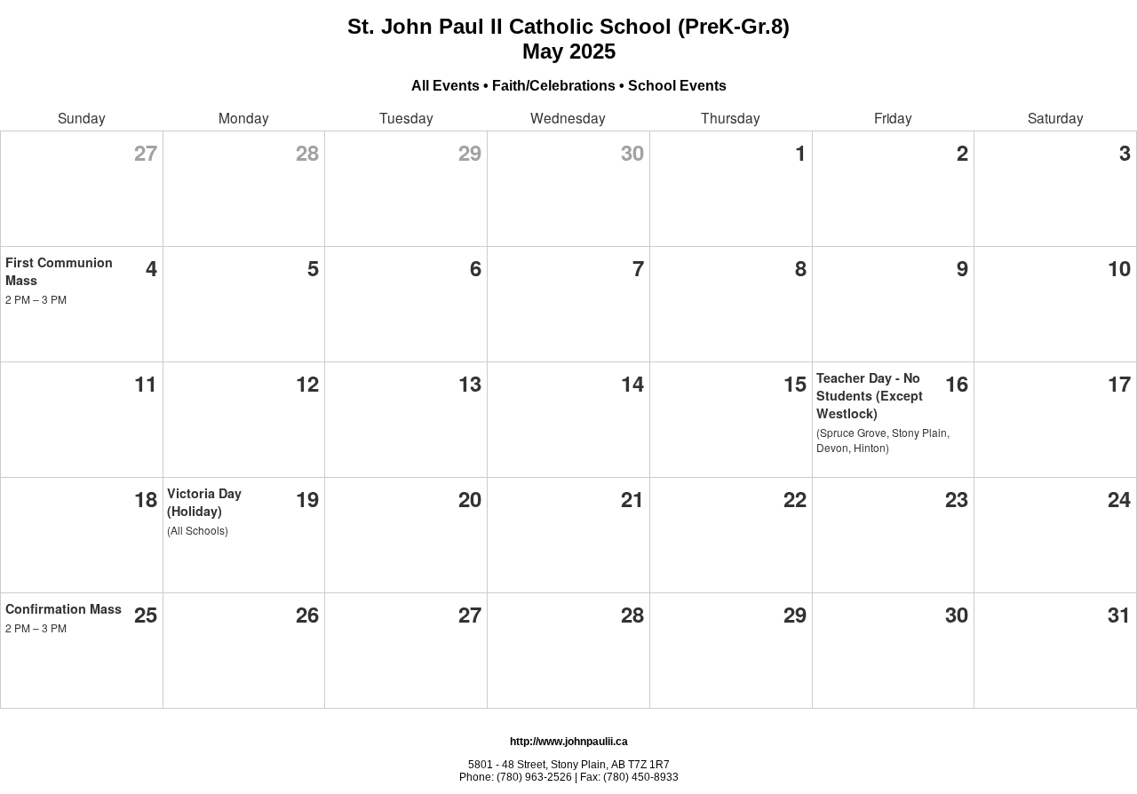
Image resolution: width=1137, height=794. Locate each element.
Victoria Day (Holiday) (204, 502)
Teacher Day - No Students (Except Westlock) (869, 395)
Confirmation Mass (63, 608)
